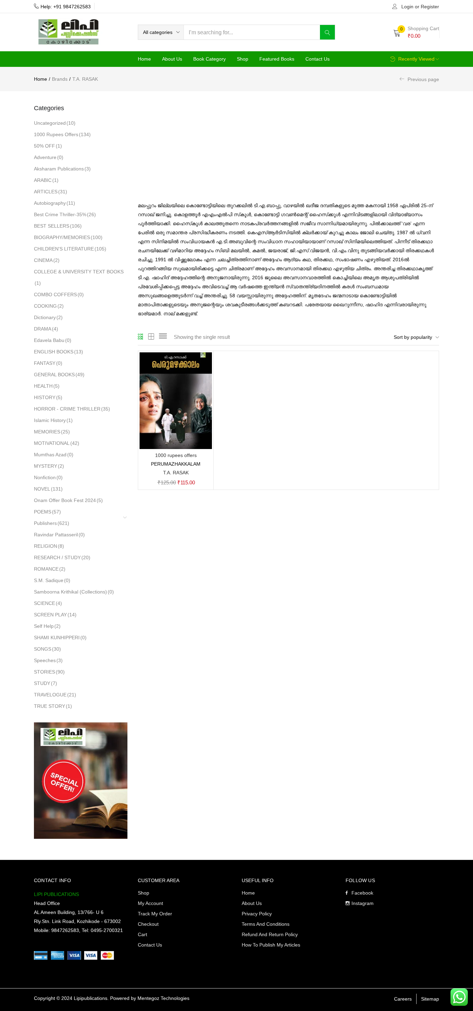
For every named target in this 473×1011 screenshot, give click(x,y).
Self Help (47, 626)
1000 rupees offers (62, 134)
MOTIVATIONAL (56, 443)
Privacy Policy (257, 913)
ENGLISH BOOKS (58, 351)
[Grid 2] (151, 337)
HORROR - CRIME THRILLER (72, 409)
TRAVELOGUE (55, 694)
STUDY (45, 683)
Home (144, 59)
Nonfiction (48, 477)
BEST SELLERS (58, 226)
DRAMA (46, 329)
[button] (161, 32)
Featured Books (276, 59)
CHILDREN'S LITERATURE (70, 249)
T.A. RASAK (176, 472)
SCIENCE (48, 603)
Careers (403, 999)
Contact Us (317, 59)
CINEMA (47, 260)
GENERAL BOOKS (59, 374)
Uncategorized (54, 123)
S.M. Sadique (52, 580)
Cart (142, 934)
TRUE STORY (53, 706)
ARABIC (46, 180)
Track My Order (155, 913)
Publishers (51, 523)
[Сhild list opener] (125, 520)
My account (150, 903)
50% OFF (48, 146)
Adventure (48, 157)
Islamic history (53, 420)
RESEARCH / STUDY (62, 557)
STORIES (49, 672)
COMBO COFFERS (59, 294)
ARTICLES (50, 191)
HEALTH (47, 386)
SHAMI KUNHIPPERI (60, 637)
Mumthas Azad (53, 454)
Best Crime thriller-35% (65, 214)
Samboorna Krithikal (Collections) (74, 592)
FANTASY (48, 363)
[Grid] (141, 337)
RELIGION (49, 546)
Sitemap (430, 999)
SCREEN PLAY (55, 614)
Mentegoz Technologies (163, 998)
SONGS (47, 649)
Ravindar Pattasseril (59, 534)
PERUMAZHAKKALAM (175, 464)
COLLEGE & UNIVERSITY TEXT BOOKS (79, 277)
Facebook (362, 893)
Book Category (209, 59)
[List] (163, 337)
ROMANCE (49, 569)
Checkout (148, 924)
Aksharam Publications (62, 169)
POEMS (47, 512)
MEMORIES (52, 431)
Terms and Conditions (265, 924)
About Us (172, 59)
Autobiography (54, 203)
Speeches (48, 660)
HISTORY (48, 397)
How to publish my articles (271, 945)
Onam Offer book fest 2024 (68, 500)
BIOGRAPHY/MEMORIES (68, 237)
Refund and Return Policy (270, 934)
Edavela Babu (52, 340)
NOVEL (48, 489)
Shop (242, 59)
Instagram (362, 903)
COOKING (49, 306)
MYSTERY (49, 466)
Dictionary (48, 317)
